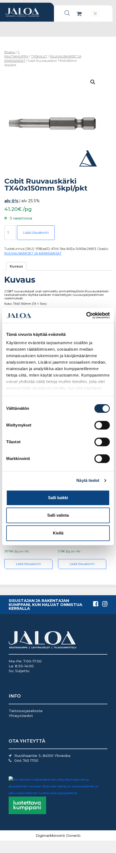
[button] (93, 82)
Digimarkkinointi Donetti (58, 835)
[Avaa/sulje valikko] (95, 13)
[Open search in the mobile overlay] (67, 13)
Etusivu (9, 52)
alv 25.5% (30, 200)
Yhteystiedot (21, 715)
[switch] (102, 425)
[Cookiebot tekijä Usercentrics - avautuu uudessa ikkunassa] (86, 315)
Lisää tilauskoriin (36, 233)
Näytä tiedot (87, 480)
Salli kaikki (58, 497)
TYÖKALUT (39, 56)
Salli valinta (58, 515)
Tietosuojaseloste (26, 711)
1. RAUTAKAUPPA (16, 54)
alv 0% (11, 200)
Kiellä (58, 533)
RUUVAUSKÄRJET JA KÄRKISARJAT (33, 253)
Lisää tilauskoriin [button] (28, 564)
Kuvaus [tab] (16, 266)
